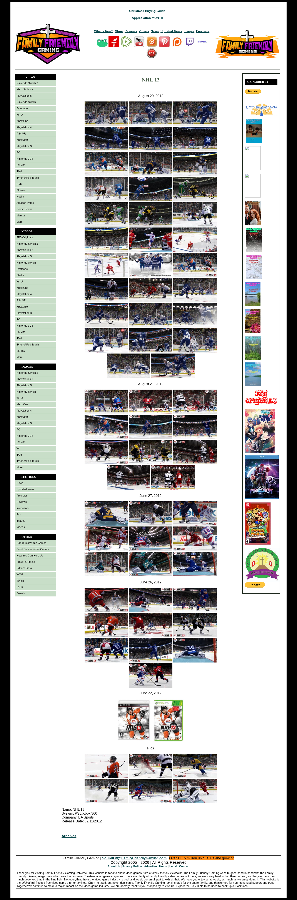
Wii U (20, 114)
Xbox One (22, 121)
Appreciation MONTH (147, 18)
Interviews (22, 508)
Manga (21, 215)
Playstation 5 (24, 95)
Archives (69, 836)
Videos (144, 31)
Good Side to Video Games (33, 549)
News (155, 31)
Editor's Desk (24, 568)
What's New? (103, 31)
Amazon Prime (25, 202)
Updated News (171, 31)
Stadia (20, 275)
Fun (19, 514)
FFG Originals (25, 237)
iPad (19, 171)
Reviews (131, 31)
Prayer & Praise (26, 561)
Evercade (22, 108)
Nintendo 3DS (25, 158)
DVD (19, 184)
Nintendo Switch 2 (27, 83)
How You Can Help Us (30, 555)
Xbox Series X (25, 89)
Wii (18, 448)
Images (189, 31)
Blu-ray (21, 190)
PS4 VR (21, 133)
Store (119, 31)
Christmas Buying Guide (147, 11)
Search (21, 593)
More (20, 221)
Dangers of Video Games (31, 543)
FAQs (20, 587)
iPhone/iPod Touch (28, 177)
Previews (202, 31)
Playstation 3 (24, 146)
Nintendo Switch (26, 102)
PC (18, 152)
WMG (20, 574)
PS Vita (21, 165)
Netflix (20, 196)
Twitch (20, 580)
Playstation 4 (24, 127)
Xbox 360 (22, 139)
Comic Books (24, 209)
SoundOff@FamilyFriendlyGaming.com (134, 858)
